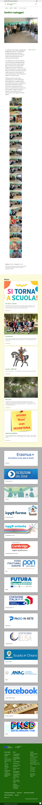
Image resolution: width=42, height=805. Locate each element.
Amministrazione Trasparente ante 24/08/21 (7, 775)
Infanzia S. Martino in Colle (16, 769)
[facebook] (8, 797)
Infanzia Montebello (16, 761)
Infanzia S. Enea (16, 763)
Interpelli (5, 768)
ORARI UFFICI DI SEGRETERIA (11, 433)
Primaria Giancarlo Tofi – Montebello (16, 772)
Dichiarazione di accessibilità (29, 792)
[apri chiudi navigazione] (5, 4)
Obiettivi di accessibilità (8, 795)
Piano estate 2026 (9, 336)
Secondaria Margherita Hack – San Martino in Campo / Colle (16, 786)
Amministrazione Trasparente (7, 771)
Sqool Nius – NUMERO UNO (10, 369)
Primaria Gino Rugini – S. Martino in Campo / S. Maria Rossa (16, 776)
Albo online (6, 763)
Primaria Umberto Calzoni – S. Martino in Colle (16, 781)
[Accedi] (37, 1)
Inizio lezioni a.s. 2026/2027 (11, 303)
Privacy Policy (19, 792)
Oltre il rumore (8, 399)
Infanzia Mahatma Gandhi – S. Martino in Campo (16, 758)
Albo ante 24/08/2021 (6, 766)
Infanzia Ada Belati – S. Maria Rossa (16, 754)
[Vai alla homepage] (8, 4)
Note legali (17, 795)
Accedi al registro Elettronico (7, 754)
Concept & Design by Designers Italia (31, 798)
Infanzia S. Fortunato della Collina (16, 766)
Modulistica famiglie (7, 759)
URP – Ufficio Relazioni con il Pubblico (32, 775)
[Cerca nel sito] (36, 4)
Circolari (5, 757)
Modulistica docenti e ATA (7, 761)
